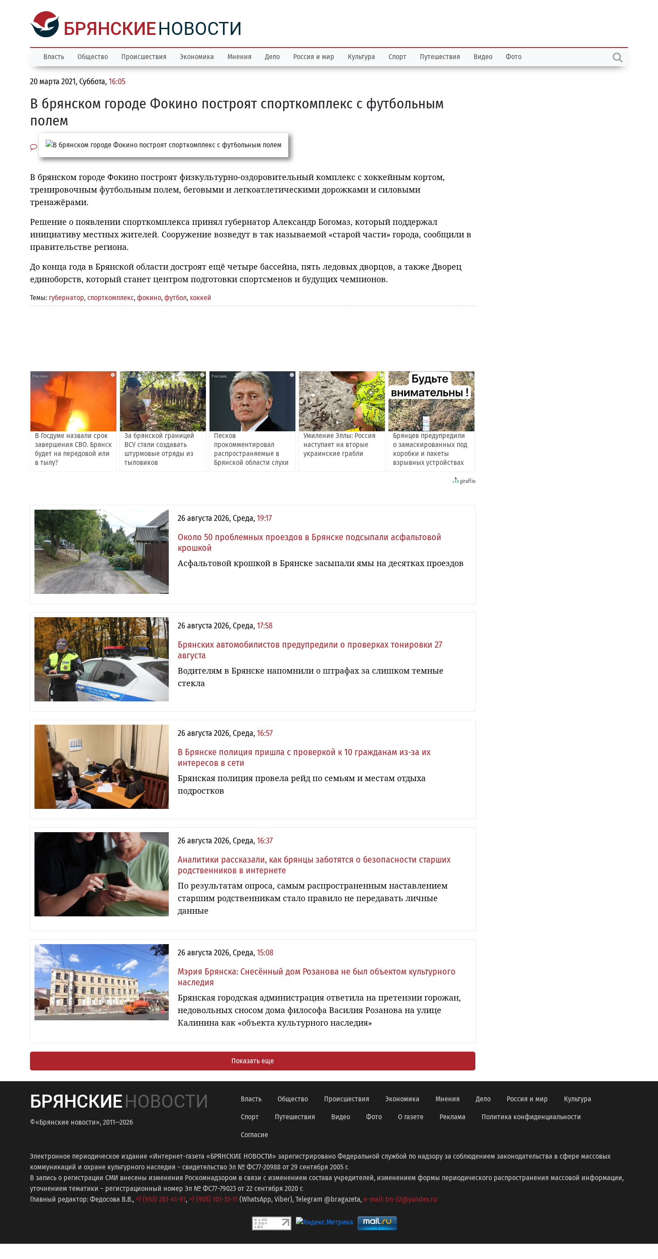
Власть (53, 56)
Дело (272, 56)
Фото (513, 56)
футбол (175, 296)
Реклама (453, 1116)
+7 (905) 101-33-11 (213, 1198)
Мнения (239, 56)
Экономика (197, 56)
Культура (361, 56)
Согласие (254, 1134)
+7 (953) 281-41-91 (161, 1198)
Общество (92, 56)
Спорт (397, 56)
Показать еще (252, 1060)
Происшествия (144, 56)
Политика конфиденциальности (531, 1116)
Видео (483, 56)
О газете (410, 1116)
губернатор (66, 296)
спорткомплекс (110, 296)
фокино (149, 296)
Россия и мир (313, 56)
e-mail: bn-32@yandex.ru (400, 1198)
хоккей (200, 296)
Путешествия (440, 56)
